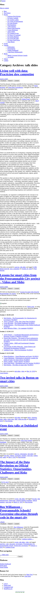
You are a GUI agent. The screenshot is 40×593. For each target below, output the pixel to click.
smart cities (10, 419)
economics (18, 455)
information (23, 454)
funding (24, 455)
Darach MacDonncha (13, 28)
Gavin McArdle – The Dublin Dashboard (16, 323)
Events (6, 43)
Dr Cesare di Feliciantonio (15, 21)
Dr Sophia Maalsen (13, 37)
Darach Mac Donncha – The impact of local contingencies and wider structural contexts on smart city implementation (21, 339)
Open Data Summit (26, 440)
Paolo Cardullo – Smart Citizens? (13, 361)
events (16, 499)
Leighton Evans (10, 547)
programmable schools (6, 545)
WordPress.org (8, 589)
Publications (11, 47)
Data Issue (28, 576)
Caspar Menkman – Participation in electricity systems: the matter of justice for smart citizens (21, 359)
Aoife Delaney (11, 26)
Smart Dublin (4, 567)
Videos (6, 59)
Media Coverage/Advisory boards (17, 55)
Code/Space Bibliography (15, 52)
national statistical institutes (24, 500)
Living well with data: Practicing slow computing (17, 72)
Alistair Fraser (26, 99)
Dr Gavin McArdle (13, 38)
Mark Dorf (29, 574)
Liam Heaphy (4, 373)
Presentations (11, 48)
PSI (1, 457)
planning (34, 417)
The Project (7, 13)
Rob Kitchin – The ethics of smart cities (15, 365)
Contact (6, 60)
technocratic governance (21, 545)
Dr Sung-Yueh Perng (13, 40)
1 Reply (2, 522)
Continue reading (28, 539)
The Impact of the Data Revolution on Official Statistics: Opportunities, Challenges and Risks (16, 467)
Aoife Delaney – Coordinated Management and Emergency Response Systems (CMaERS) (21, 335)
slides (5, 419)
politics (35, 455)
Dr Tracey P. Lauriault (13, 35)
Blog (5, 11)
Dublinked (3, 442)
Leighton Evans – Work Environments (15, 350)
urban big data (22, 419)
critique (12, 455)
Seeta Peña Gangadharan (15, 87)
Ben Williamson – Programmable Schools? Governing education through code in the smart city (19, 512)
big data (6, 455)
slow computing (14, 269)
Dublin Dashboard (12, 50)
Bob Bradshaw (11, 25)
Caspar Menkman (12, 30)
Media (5, 54)
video (22, 371)
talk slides (23, 267)
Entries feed (7, 585)
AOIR (35, 267)
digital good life (4, 269)
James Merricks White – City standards (15, 328)
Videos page (30, 306)
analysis (17, 267)
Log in (6, 583)
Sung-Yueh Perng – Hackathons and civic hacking (18, 363)
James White (11, 31)
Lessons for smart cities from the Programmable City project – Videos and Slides (20, 278)
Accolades (10, 57)
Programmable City (29, 544)
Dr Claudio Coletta (13, 20)
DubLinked (3, 565)
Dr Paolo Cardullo (12, 18)
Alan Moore (11, 42)
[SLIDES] (14, 320)
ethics (29, 417)
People (6, 14)
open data (30, 455)
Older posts (4, 554)
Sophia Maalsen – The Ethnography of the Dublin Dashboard (22, 325)
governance (19, 544)
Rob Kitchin (8, 421)
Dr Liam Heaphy (12, 23)
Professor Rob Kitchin (14, 16)
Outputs (6, 45)
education (12, 544)
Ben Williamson (18, 527)
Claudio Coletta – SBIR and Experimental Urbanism (19, 343)
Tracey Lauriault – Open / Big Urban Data (16, 321)
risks (1, 419)
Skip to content (4, 8)
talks (16, 419)
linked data (12, 500)
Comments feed (8, 587)
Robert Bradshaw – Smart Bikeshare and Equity (18, 356)
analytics (2, 544)
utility (4, 457)
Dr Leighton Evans (13, 33)
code (7, 544)
